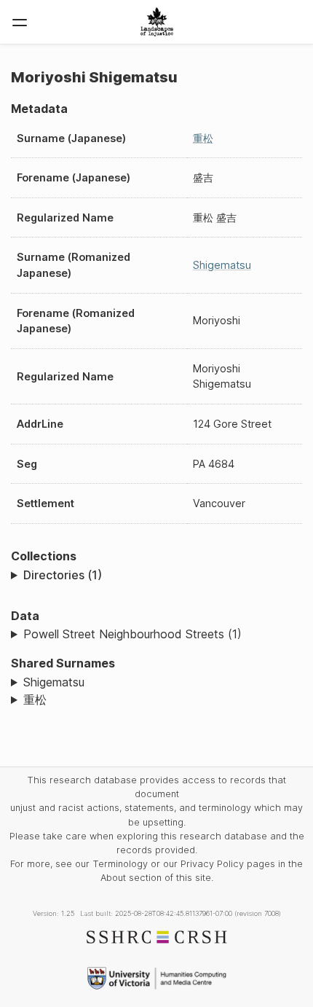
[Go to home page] (157, 22)
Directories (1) (62, 575)
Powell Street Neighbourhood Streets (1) (132, 634)
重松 (203, 138)
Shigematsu (222, 265)
